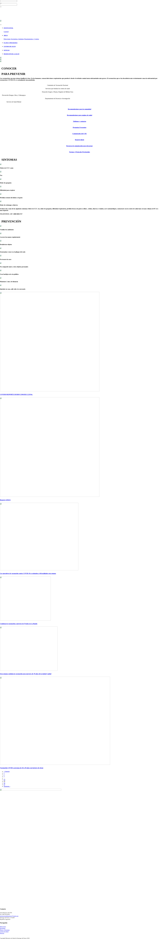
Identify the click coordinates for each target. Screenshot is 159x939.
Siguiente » (7, 786)
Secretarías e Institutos (17, 39)
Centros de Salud (4, 931)
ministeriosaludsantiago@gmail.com (9, 916)
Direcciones (7, 39)
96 (4, 783)
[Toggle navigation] (0, 24)
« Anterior (7, 771)
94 (4, 780)
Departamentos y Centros (31, 39)
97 (4, 785)
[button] (81, 35)
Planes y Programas (5, 930)
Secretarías (2, 928)
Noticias (2, 933)
